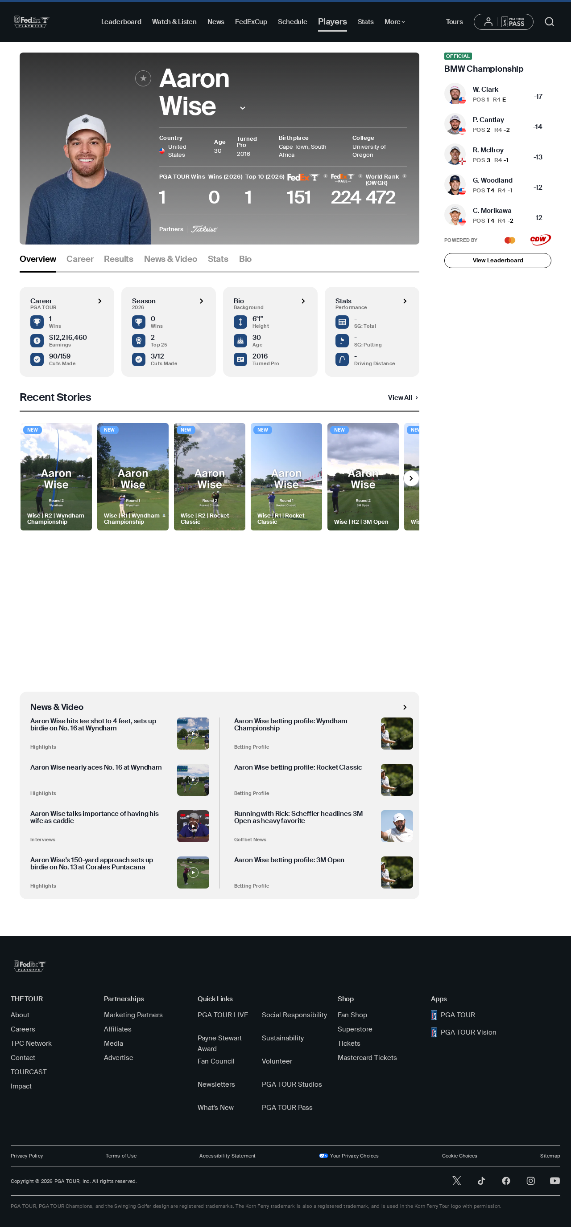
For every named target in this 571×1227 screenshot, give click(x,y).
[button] (242, 108)
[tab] (38, 262)
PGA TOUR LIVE (223, 1015)
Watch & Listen (174, 21)
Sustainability (283, 1038)
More (397, 23)
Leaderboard (121, 21)
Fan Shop (352, 1015)
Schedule (292, 21)
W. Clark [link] (485, 89)
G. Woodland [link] (493, 180)
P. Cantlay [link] (488, 119)
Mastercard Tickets (367, 1057)
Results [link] (118, 259)
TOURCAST (29, 1072)
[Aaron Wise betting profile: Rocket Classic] (397, 780)
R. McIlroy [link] (488, 150)
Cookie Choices (459, 1156)
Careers (23, 1029)
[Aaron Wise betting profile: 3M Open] (397, 872)
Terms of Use (121, 1156)
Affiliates (118, 1029)
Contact (23, 1057)
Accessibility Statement (227, 1156)
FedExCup (251, 21)
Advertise (118, 1057)
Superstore (355, 1029)
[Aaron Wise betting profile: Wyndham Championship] (397, 733)
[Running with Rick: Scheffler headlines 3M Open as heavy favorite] (397, 826)
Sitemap (550, 1156)
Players (332, 21)
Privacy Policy (27, 1156)
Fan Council (216, 1061)
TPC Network (31, 1043)
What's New (216, 1107)
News (215, 21)
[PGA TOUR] (32, 22)
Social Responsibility (294, 1015)
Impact (21, 1086)
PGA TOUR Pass (287, 1107)
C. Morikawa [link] (492, 210)
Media (113, 1043)
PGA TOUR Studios (292, 1084)
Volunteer (277, 1061)
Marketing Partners (133, 1015)
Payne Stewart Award (220, 1043)
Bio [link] (245, 259)
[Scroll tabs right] (411, 478)
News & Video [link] (170, 259)
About (20, 1015)
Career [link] (79, 259)
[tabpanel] (219, 586)
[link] (497, 63)
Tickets (349, 1043)
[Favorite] (143, 78)
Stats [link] (218, 259)
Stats (366, 21)
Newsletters (216, 1084)
